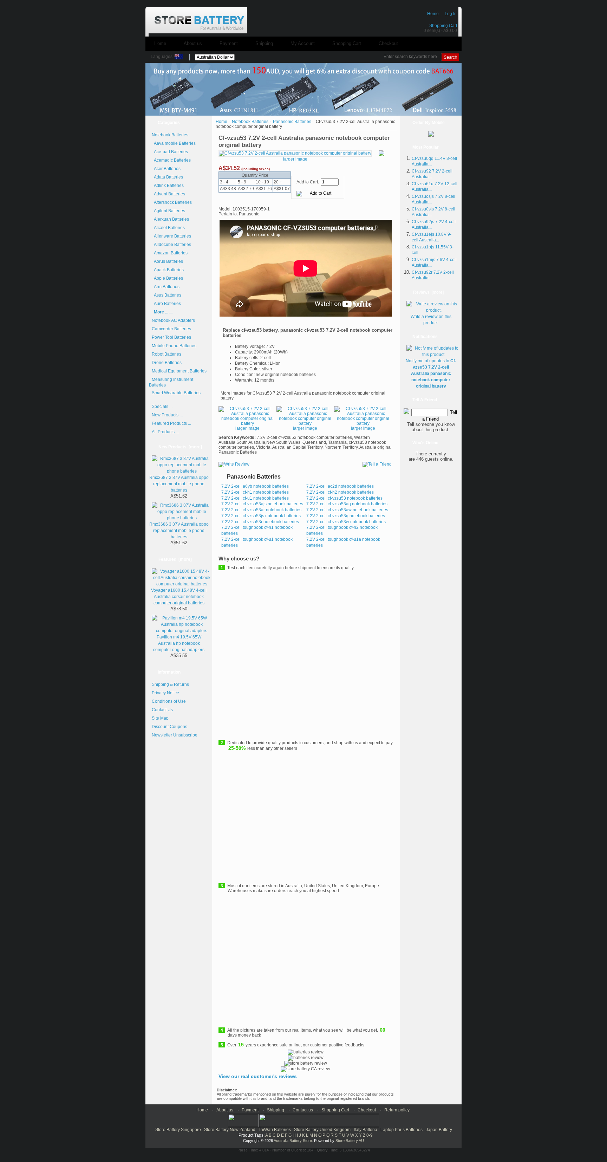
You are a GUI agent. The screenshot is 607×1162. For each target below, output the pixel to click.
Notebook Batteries (250, 121)
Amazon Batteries (170, 253)
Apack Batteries (168, 269)
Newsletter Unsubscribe (174, 735)
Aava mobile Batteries (174, 143)
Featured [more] (175, 559)
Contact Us (162, 709)
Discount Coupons (169, 726)
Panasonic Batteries (292, 121)
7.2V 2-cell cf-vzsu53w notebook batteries (346, 521)
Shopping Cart (443, 25)
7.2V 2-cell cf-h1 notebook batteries (255, 492)
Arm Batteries (166, 286)
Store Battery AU (349, 1140)
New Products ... (167, 415)
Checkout (388, 43)
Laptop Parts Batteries (401, 1129)
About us (193, 43)
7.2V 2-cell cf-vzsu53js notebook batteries (261, 515)
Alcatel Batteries (168, 227)
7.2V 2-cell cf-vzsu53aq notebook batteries (346, 503)
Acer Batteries (166, 168)
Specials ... (162, 406)
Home (433, 13)
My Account (303, 43)
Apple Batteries (167, 278)
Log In (451, 13)
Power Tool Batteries (171, 337)
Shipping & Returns (170, 684)
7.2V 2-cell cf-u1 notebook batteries (255, 498)
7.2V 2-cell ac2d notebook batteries (340, 486)
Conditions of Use (169, 701)
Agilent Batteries (168, 210)
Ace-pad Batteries (170, 151)
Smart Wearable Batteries (176, 392)
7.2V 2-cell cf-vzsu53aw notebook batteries (347, 509)
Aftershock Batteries (172, 202)
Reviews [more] (428, 292)
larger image (247, 428)
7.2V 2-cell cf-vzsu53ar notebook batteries (261, 509)
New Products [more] (180, 446)
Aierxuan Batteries (170, 219)
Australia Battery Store (293, 1140)
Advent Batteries (168, 193)
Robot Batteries (166, 354)
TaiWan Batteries (275, 1129)
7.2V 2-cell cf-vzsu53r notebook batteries (260, 521)
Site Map (160, 718)
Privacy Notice (165, 692)
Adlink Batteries (168, 185)
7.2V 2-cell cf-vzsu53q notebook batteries (345, 515)
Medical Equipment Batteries (179, 371)
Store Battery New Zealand (229, 1129)
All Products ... (165, 431)
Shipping (264, 43)
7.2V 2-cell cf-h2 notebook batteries (340, 492)
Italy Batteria (365, 1129)
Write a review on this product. (431, 319)
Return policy (397, 1110)
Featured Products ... (171, 423)
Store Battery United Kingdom (322, 1129)
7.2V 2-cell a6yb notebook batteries (255, 486)
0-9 (369, 1135)
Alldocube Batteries (171, 244)
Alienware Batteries (171, 236)
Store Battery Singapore (178, 1129)
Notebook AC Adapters (173, 320)
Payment (229, 43)
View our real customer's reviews (257, 1076)
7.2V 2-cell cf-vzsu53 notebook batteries (344, 498)
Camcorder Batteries (171, 328)
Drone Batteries (167, 362)
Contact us (303, 1110)
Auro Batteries (166, 303)
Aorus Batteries (167, 261)
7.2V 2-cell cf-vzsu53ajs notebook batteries (262, 503)
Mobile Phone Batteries (174, 345)
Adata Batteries (167, 177)
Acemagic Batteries (171, 160)
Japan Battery (439, 1129)
